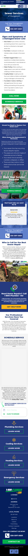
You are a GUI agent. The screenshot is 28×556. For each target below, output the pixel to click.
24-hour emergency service (17, 255)
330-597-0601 (14, 514)
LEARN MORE (14, 431)
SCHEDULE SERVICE (14, 102)
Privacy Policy (15, 399)
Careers (14, 521)
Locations (14, 517)
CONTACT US (14, 542)
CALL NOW (14, 96)
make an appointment (17, 258)
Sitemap (14, 528)
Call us (18, 256)
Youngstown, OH (5, 1)
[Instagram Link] (16, 551)
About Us (14, 519)
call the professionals (13, 249)
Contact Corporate (14, 526)
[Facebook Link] (12, 551)
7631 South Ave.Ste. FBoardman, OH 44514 (14, 506)
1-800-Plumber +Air (14, 295)
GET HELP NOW (14, 307)
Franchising (14, 524)
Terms (22, 399)
